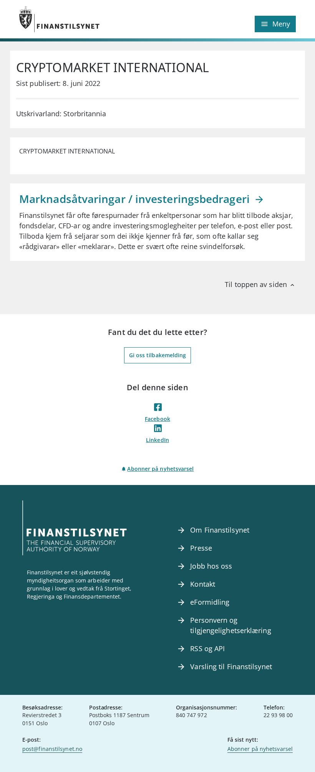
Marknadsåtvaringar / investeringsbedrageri (135, 198)
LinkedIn (157, 440)
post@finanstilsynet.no (52, 748)
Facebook (157, 418)
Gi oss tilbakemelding (157, 355)
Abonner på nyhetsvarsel (160, 468)
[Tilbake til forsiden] (88, 19)
